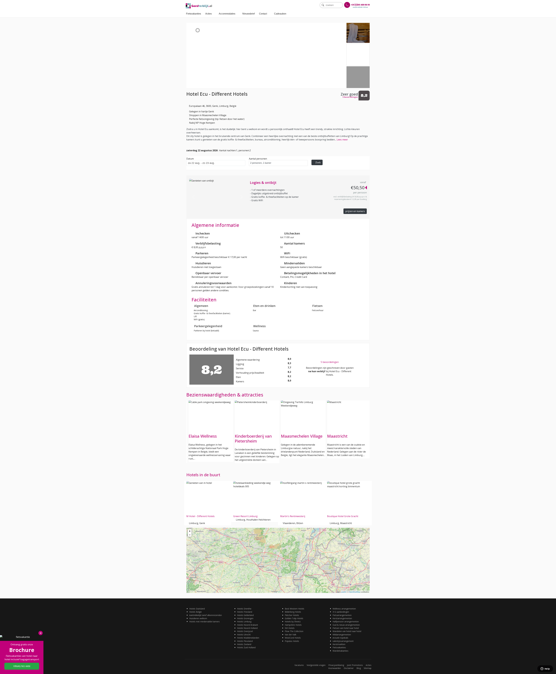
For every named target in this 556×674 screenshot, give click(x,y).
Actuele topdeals (340, 637)
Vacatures (299, 665)
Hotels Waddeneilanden (248, 637)
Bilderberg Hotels (293, 611)
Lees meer (342, 139)
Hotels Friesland (244, 611)
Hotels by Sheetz (293, 621)
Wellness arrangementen (344, 608)
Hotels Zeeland (244, 644)
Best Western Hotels (294, 608)
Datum (190, 158)
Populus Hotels (292, 641)
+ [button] (190, 531)
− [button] (190, 534)
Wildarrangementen (342, 634)
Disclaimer (349, 668)
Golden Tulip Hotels (294, 618)
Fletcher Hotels (292, 615)
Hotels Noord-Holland (247, 628)
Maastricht (291, 436)
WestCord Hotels (293, 637)
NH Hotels (290, 628)
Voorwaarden (334, 668)
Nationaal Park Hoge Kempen (346, 438)
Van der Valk (290, 634)
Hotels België (195, 611)
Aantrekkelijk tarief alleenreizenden (205, 615)
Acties (208, 13)
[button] (193, 197)
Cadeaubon (280, 13)
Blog (358, 668)
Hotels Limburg (244, 621)
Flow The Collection (294, 631)
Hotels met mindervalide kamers (204, 621)
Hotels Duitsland (197, 608)
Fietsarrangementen (342, 615)
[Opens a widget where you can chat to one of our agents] (545, 669)
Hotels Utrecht (244, 634)
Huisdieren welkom (198, 618)
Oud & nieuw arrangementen (346, 624)
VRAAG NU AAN (21, 666)
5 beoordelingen (330, 362)
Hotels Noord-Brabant (247, 624)
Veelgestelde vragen (316, 665)
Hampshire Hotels (293, 624)
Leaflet (343, 592)
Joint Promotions (355, 665)
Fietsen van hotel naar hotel (346, 628)
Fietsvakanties (193, 13)
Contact (263, 13)
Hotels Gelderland (245, 615)
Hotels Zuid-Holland (246, 647)
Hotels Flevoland (245, 641)
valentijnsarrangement (343, 641)
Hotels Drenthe (244, 608)
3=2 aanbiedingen (341, 611)
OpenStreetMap (354, 592)
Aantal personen (258, 158)
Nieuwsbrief (248, 13)
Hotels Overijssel (245, 631)
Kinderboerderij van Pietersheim (207, 438)
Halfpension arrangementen (346, 621)
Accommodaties (227, 13)
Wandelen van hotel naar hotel (347, 631)
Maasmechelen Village (255, 436)
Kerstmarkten (339, 644)
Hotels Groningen (245, 618)
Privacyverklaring (336, 665)
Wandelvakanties (340, 650)
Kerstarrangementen (342, 618)
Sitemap (367, 668)
